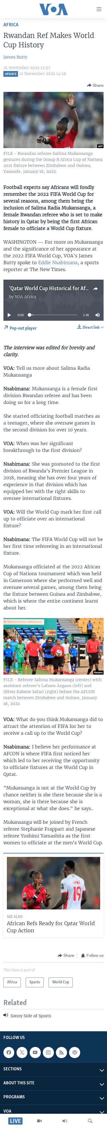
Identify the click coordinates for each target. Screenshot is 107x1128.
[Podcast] (74, 1052)
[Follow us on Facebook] (8, 1052)
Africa (11, 25)
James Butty (15, 57)
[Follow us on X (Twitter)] (22, 1052)
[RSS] (61, 1052)
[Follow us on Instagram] (48, 1052)
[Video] (39, 1121)
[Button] (95, 85)
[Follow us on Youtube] (35, 1052)
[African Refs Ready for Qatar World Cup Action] (53, 883)
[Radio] (64, 1121)
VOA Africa (25, 296)
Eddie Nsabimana (58, 262)
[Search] (90, 1121)
